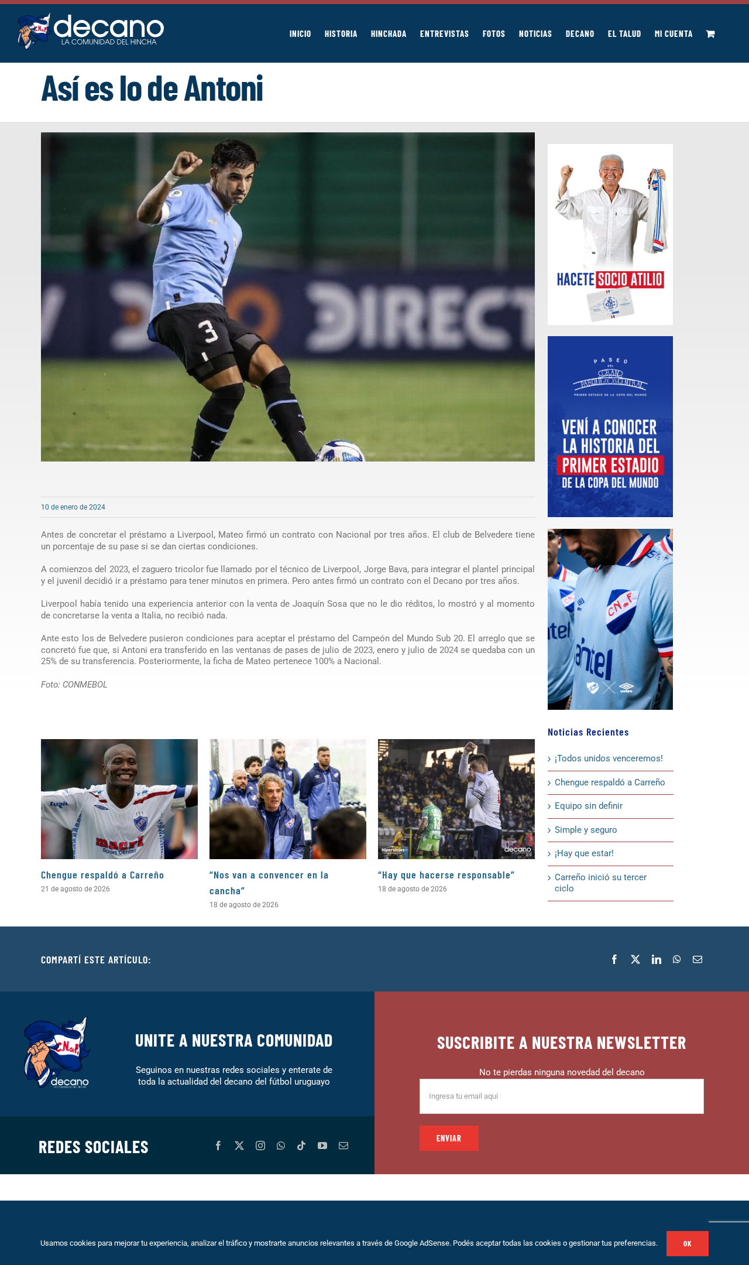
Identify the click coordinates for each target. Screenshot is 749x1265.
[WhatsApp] (677, 959)
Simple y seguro (586, 830)
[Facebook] (614, 959)
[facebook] (218, 1145)
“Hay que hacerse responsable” (446, 874)
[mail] (343, 1145)
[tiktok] (301, 1145)
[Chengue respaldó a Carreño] (119, 799)
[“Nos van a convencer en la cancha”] (287, 799)
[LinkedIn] (656, 959)
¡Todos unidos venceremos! (610, 758)
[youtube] (322, 1145)
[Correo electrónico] (697, 959)
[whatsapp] (281, 1145)
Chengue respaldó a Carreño (102, 874)
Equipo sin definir (589, 806)
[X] (635, 959)
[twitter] (239, 1145)
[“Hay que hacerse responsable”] (456, 799)
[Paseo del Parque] (610, 340)
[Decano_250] (610, 533)
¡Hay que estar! (584, 853)
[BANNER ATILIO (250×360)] (610, 148)
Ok (687, 1243)
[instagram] (260, 1145)
